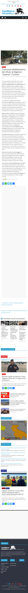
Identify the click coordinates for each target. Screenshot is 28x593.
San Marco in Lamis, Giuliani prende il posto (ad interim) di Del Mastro (18, 410)
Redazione (13, 76)
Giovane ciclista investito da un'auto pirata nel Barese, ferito (13, 458)
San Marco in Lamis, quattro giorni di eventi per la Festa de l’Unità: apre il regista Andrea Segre (18, 395)
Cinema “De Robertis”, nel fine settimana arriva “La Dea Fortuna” (14, 311)
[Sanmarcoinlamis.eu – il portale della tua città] (2, 17)
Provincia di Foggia (5, 566)
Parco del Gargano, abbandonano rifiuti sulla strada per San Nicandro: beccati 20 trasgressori (13, 332)
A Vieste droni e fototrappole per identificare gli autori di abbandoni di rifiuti (4, 331)
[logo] (13, 546)
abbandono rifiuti (20, 76)
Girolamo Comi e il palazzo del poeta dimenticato (11, 463)
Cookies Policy (13, 563)
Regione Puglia (4, 569)
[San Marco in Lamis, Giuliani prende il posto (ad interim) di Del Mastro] (5, 408)
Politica (3, 67)
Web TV (7, 488)
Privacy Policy (13, 565)
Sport (3, 488)
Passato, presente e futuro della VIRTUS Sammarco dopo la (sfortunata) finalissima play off (13, 492)
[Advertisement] (14, 36)
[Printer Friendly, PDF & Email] (5, 179)
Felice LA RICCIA (13, 495)
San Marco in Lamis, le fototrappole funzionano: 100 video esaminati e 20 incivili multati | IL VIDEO (23, 333)
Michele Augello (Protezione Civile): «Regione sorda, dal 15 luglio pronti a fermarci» (14, 378)
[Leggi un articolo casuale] (25, 17)
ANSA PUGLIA (6, 444)
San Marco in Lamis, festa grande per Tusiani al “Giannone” (12, 304)
